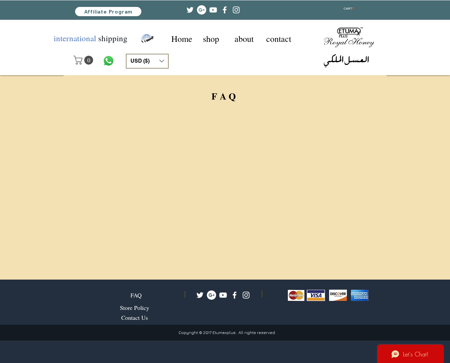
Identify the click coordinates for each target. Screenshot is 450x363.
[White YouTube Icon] (223, 295)
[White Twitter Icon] (200, 295)
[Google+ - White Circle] (211, 295)
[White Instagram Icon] (246, 295)
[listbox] (147, 61)
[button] (349, 8)
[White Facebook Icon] (234, 295)
